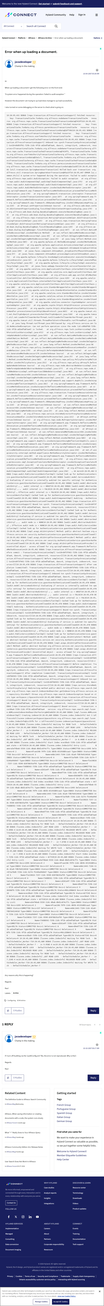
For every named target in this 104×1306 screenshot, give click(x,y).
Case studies (49, 1187)
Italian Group (63, 1117)
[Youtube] (37, 1217)
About (46, 1234)
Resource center (79, 1187)
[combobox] (42, 26)
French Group (64, 1105)
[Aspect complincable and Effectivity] (99, 1024)
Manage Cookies (41, 1301)
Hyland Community (56, 15)
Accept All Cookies (60, 1301)
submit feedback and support (67, 3)
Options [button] (97, 38)
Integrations (49, 1203)
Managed (9, 1234)
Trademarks (65, 1276)
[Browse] (96, 15)
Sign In (81, 14)
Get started (44, 3)
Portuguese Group (66, 1109)
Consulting (9, 1239)
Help (71, 15)
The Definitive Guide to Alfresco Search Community (25, 1099)
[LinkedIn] (30, 1217)
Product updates (79, 1208)
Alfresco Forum (11, 1123)
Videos (75, 1203)
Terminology (78, 1193)
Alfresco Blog (10, 1104)
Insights (47, 1198)
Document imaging (13, 1249)
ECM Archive (21, 1000)
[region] (52, 1296)
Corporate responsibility (54, 1244)
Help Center (63, 1159)
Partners (47, 1239)
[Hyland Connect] (21, 14)
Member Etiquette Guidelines (72, 1155)
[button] (8, 1011)
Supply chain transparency (84, 1276)
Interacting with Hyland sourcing (71, 1279)
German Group (64, 1121)
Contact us (11, 1203)
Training (76, 1234)
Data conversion (12, 1244)
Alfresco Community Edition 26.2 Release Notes (24, 1147)
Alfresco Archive (45, 38)
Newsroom (48, 1249)
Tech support (78, 1244)
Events (75, 1228)
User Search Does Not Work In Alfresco (20, 1161)
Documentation (79, 1239)
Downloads (77, 1198)
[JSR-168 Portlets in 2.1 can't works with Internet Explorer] (95, 1024)
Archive (16, 993)
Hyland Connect (8, 38)
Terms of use (30, 1276)
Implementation (12, 1228)
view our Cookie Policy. (67, 1296)
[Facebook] (8, 1217)
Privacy (10, 1276)
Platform (21, 38)
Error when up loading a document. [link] (69, 38)
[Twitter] (16, 1217)
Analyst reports (50, 1193)
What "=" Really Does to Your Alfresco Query (22, 1132)
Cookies (19, 1276)
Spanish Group (64, 1113)
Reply (93, 1010)
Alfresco (31, 38)
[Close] (100, 1291)
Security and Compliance (48, 1276)
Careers (47, 1228)
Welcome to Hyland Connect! (72, 1151)
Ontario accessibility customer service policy (37, 1279)
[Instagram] (23, 1217)
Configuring (11, 1000)
